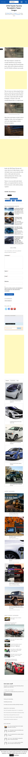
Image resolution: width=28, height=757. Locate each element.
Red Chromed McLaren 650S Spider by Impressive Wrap (14, 712)
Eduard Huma (9, 13)
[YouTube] (15, 309)
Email (6, 276)
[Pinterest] (12, 309)
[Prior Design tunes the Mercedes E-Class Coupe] (14, 630)
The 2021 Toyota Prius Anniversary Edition (18, 228)
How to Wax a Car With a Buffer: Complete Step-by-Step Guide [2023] (16, 650)
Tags (17, 380)
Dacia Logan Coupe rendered (15, 617)
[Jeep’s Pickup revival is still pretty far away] (14, 474)
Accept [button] (11, 755)
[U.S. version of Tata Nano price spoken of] (14, 391)
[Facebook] (9, 309)
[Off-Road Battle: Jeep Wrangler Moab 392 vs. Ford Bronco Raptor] (14, 572)
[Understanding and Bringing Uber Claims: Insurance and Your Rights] (14, 668)
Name (6, 271)
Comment (7, 255)
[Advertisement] (14, 33)
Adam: (9, 734)
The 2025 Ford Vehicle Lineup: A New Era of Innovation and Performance (16, 645)
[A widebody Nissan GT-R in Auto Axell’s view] (14, 412)
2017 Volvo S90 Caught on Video (16, 639)
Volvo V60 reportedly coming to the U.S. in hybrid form (13, 710)
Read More (16, 755)
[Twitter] (6, 309)
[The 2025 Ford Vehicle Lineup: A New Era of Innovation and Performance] (7, 645)
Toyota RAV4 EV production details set (10, 719)
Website (7, 281)
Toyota (15, 13)
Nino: (9, 730)
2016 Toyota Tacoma (13, 198)
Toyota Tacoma (18, 200)
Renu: (9, 726)
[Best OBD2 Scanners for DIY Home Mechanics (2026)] (14, 526)
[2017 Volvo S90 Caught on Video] (7, 640)
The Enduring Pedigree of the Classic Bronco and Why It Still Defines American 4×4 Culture (16, 607)
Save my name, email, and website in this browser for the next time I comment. (14, 289)
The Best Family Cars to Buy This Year (18, 219)
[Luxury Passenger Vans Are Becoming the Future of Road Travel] (14, 502)
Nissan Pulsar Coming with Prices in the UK (11, 714)
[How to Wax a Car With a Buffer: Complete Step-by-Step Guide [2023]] (7, 650)
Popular (7, 380)
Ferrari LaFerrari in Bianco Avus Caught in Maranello (13, 717)
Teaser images (7, 200)
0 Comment (17, 14)
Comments (12, 380)
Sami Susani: (10, 738)
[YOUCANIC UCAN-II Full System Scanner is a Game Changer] (7, 655)
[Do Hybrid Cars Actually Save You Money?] (14, 549)
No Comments (16, 515)
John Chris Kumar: (11, 742)
